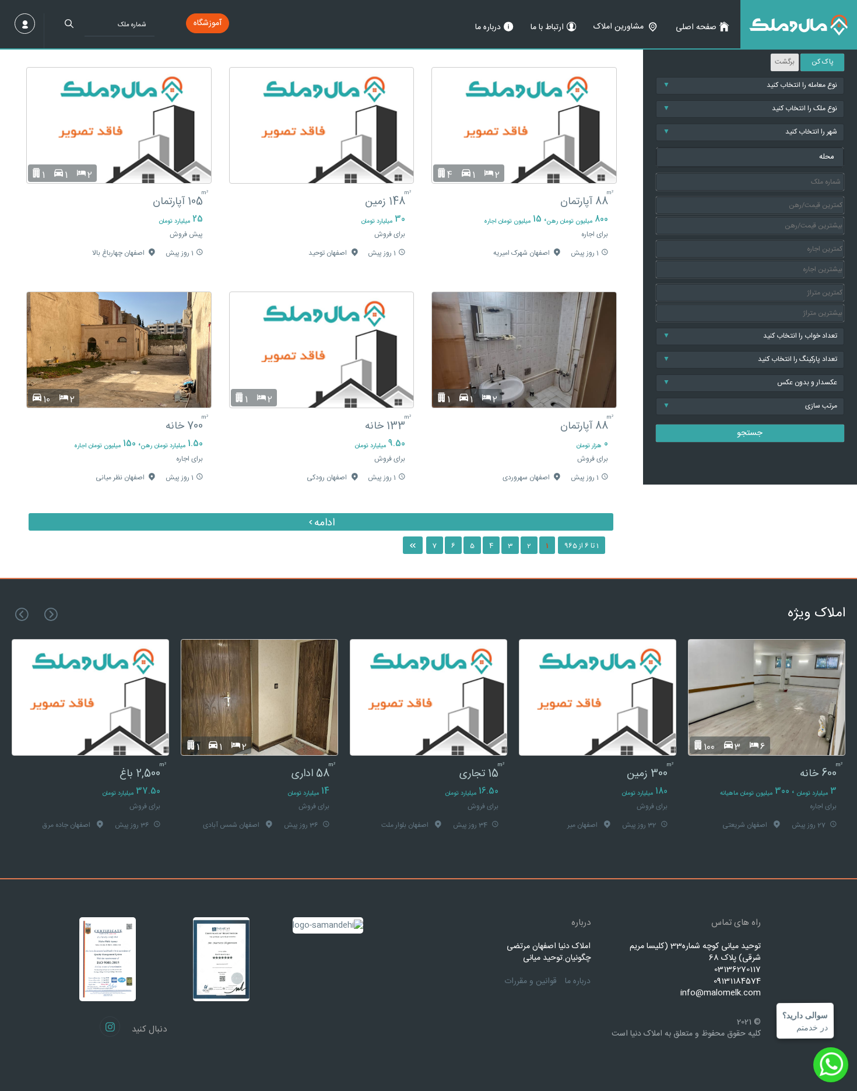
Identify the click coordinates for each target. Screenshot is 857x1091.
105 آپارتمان (178, 202)
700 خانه (184, 426)
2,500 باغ (309, 774)
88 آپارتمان (584, 202)
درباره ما (488, 27)
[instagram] (110, 1026)
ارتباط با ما (547, 27)
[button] (750, 157)
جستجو (750, 433)
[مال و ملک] (798, 24)
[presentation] (51, 614)
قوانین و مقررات (530, 981)
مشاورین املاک (618, 27)
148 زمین (385, 202)
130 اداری (140, 774)
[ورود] (25, 23)
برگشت (785, 62)
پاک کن (823, 62)
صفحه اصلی (696, 27)
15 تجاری (648, 774)
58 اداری (479, 774)
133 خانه (385, 426)
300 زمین (816, 774)
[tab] (750, 157)
